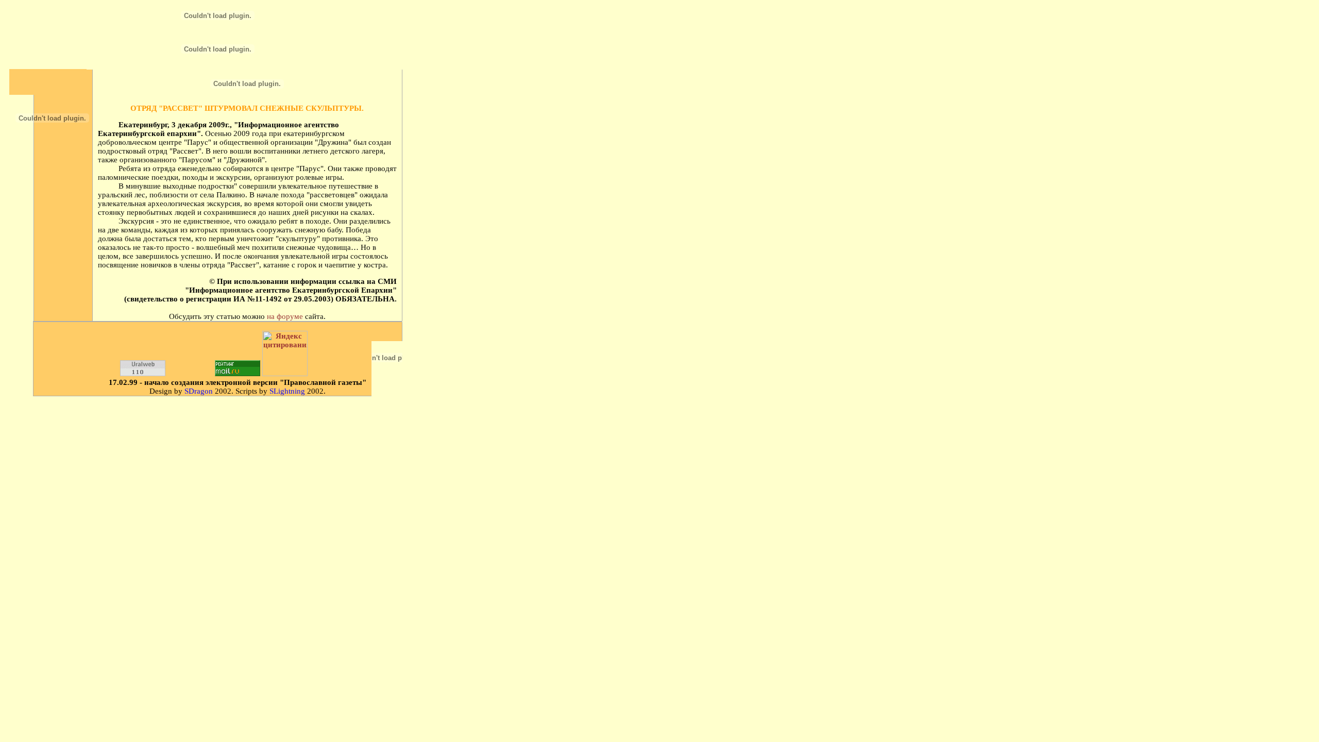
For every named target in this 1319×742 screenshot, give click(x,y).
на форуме (285, 316)
